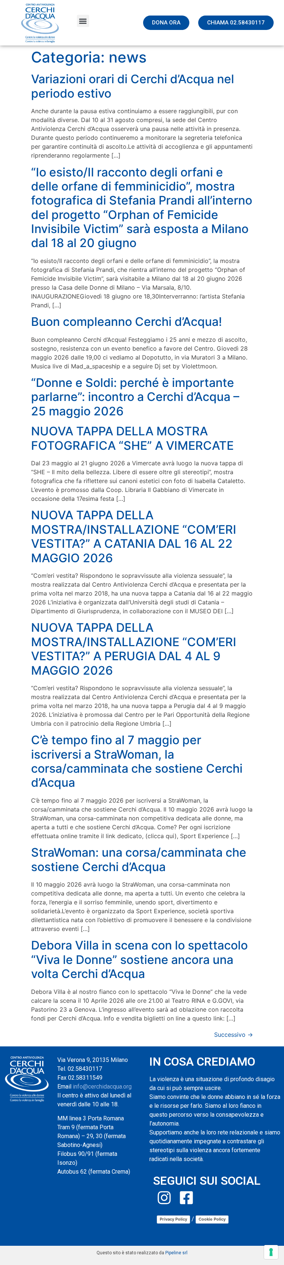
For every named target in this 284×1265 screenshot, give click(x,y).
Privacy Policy (173, 1219)
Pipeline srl (176, 1252)
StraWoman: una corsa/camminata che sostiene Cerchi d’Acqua (138, 859)
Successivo (233, 1034)
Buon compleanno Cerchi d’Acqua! (126, 321)
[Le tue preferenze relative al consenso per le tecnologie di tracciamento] (271, 1252)
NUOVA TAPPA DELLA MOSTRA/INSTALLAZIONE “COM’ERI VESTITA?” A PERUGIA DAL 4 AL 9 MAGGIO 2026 (133, 648)
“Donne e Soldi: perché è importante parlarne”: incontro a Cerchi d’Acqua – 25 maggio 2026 (135, 396)
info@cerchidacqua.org (102, 1086)
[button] (83, 21)
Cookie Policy (212, 1219)
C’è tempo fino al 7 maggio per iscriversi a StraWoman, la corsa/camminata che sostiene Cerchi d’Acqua (137, 761)
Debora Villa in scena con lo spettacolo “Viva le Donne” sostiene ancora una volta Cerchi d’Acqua (139, 959)
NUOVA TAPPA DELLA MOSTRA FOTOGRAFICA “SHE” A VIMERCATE (132, 438)
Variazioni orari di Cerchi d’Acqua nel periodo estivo (132, 86)
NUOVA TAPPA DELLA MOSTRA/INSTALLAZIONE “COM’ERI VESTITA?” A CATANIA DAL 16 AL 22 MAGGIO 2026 (133, 536)
